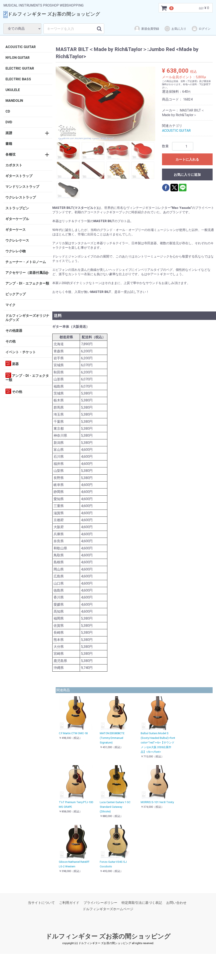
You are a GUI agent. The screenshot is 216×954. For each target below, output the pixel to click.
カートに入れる (187, 159)
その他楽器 (13, 331)
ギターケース (15, 230)
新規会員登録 (150, 28)
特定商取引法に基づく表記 (142, 903)
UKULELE (12, 90)
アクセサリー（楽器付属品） (27, 273)
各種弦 (10, 154)
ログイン (205, 28)
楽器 (12, 363)
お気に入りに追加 (187, 175)
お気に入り (178, 28)
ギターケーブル (17, 219)
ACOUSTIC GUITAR (20, 47)
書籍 (8, 144)
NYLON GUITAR (17, 58)
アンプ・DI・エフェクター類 (27, 283)
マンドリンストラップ (22, 187)
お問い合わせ (176, 903)
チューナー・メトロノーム (25, 262)
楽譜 (8, 133)
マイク (10, 305)
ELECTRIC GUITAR (19, 68)
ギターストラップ (18, 176)
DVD (8, 122)
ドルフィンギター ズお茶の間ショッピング (108, 936)
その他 (10, 341)
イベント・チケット (20, 352)
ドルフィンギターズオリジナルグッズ (27, 318)
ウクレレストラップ (20, 197)
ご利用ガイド (69, 903)
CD (7, 111)
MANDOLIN (14, 101)
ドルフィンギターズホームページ (108, 909)
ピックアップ (15, 294)
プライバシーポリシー (100, 903)
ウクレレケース (17, 240)
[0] (164, 8)
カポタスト (13, 165)
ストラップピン (17, 208)
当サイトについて (41, 903)
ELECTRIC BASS (18, 79)
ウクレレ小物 (15, 251)
